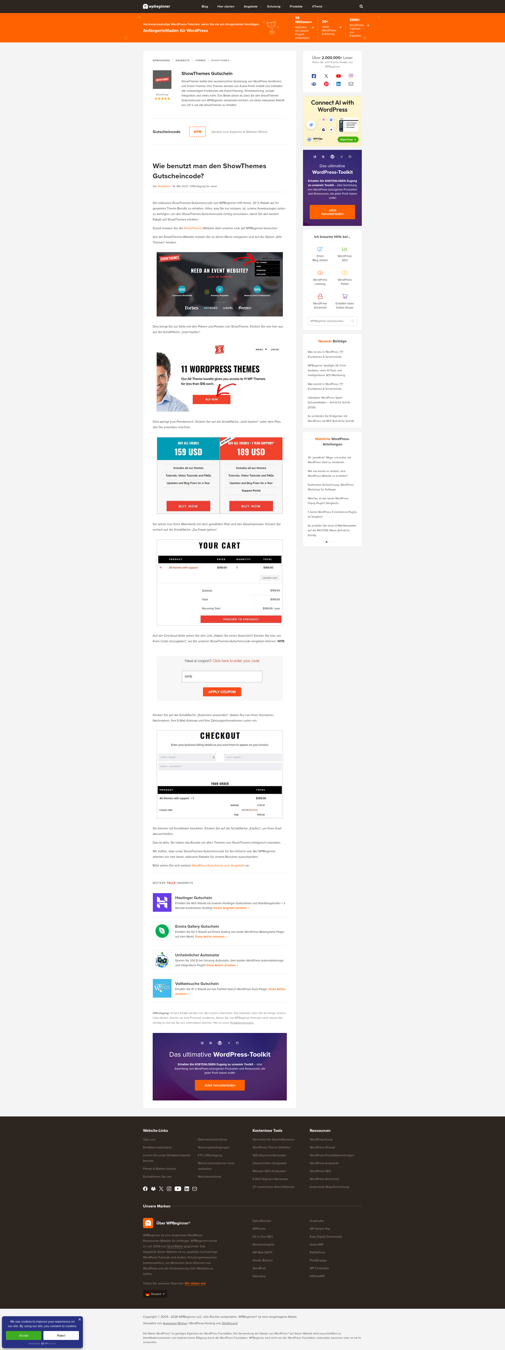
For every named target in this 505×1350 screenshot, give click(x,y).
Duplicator (317, 1221)
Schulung (273, 6)
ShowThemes (193, 228)
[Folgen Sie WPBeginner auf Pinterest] (326, 84)
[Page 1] (326, 542)
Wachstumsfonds (209, 1176)
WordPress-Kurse (321, 1139)
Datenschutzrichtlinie (212, 1139)
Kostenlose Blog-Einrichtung (329, 1187)
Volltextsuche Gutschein (197, 983)
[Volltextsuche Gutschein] (162, 988)
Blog (205, 6)
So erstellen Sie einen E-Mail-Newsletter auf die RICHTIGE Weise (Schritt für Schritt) (332, 530)
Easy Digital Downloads (326, 1236)
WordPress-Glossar (322, 1147)
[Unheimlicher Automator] (162, 959)
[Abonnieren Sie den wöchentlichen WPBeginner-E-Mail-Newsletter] (351, 84)
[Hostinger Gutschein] (162, 902)
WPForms (259, 1228)
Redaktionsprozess (242, 1023)
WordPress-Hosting (202, 1323)
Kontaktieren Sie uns (157, 1176)
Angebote (251, 6)
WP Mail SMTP (262, 1252)
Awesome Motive (175, 1323)
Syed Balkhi (175, 1246)
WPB (197, 131)
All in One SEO (262, 1236)
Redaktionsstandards (157, 1147)
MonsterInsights (263, 1244)
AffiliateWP (317, 1276)
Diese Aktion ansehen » (211, 936)
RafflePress (317, 1252)
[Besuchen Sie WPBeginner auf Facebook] (314, 76)
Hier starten (225, 6)
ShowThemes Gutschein (207, 73)
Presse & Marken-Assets (159, 1168)
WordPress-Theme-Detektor (271, 1147)
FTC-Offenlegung (210, 1155)
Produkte (296, 6)
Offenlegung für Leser (203, 186)
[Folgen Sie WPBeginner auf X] (326, 76)
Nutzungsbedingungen (214, 1147)
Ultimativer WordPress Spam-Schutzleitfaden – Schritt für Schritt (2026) (329, 402)
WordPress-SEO (320, 1171)
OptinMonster (261, 1221)
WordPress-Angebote (324, 1163)
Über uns (149, 1139)
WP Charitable (319, 1268)
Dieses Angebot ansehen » (231, 908)
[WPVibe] (332, 121)
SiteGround (230, 1323)
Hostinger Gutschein (193, 897)
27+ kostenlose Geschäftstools (273, 1187)
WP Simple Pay (320, 1228)
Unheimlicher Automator (197, 955)
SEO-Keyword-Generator (269, 1155)
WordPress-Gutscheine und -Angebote (218, 865)
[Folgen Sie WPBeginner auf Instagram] (351, 76)
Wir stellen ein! (195, 1283)
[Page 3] (334, 542)
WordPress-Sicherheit (324, 1179)
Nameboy (259, 1276)
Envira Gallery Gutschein (197, 926)
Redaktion (164, 186)
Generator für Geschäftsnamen (273, 1139)
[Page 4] (338, 542)
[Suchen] (361, 6)
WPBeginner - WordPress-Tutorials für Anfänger (156, 6)
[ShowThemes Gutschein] (162, 81)
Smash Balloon (262, 1260)
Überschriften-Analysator (269, 1163)
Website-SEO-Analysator (269, 1171)
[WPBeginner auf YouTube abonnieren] (338, 76)
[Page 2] (330, 542)
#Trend (317, 6)
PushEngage (318, 1260)
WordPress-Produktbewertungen (332, 1155)
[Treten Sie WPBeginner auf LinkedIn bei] (338, 84)
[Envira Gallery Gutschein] (162, 931)
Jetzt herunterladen (219, 1085)
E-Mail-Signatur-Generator (270, 1179)
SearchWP (317, 1244)
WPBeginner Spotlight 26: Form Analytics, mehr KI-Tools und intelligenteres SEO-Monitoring (327, 370)
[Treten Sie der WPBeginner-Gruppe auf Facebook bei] (314, 84)
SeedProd (259, 1268)
